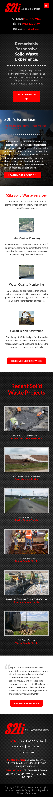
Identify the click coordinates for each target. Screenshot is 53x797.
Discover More (26, 94)
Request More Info (26, 703)
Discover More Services (26, 360)
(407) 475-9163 (32, 18)
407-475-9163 (33, 773)
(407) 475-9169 (31, 23)
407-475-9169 (30, 766)
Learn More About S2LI (23, 175)
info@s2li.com (31, 29)
